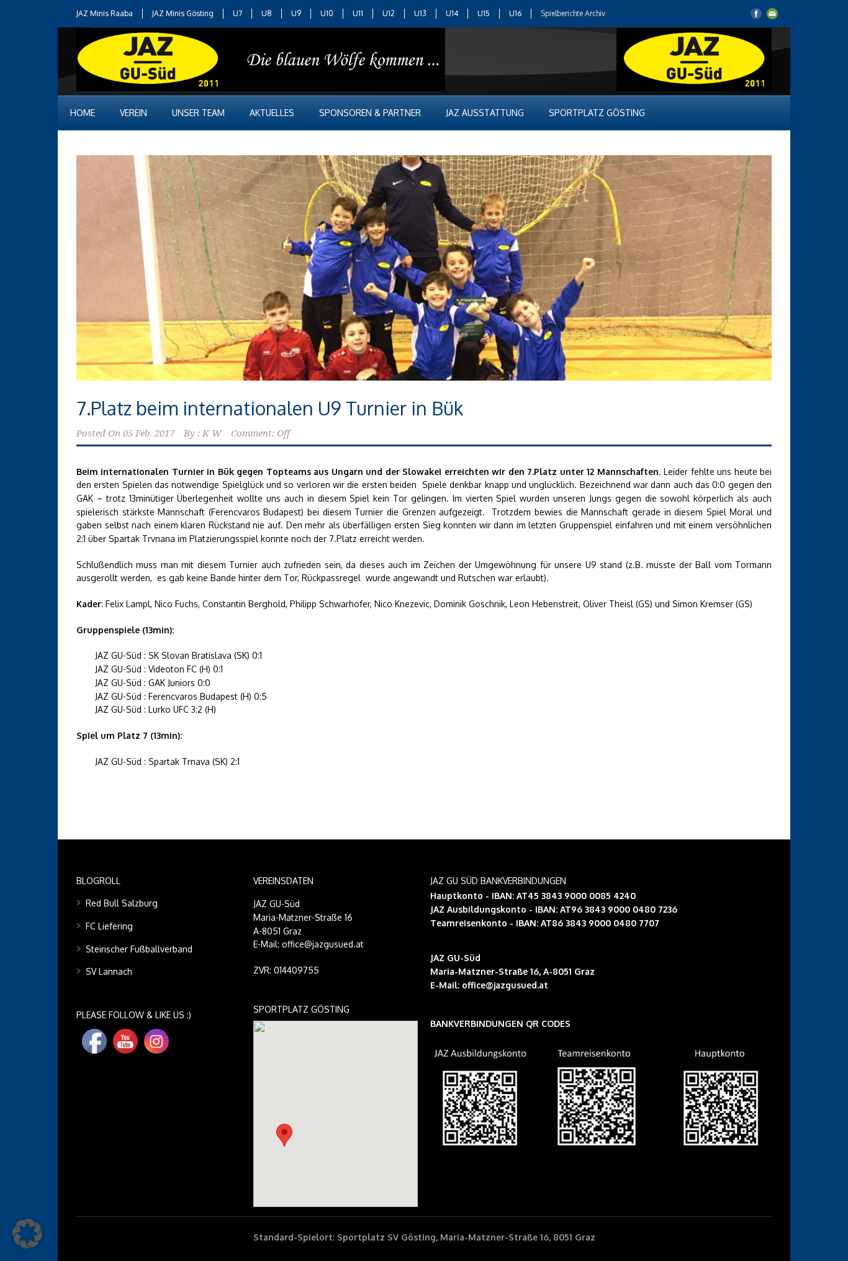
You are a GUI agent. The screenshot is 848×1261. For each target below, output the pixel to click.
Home (82, 112)
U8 (266, 13)
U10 (326, 13)
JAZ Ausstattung (485, 112)
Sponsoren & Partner (370, 112)
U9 (296, 13)
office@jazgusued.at (505, 985)
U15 (483, 13)
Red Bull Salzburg (122, 903)
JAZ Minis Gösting (183, 13)
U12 (388, 13)
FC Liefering (109, 926)
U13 (420, 13)
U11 (358, 13)
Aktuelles (272, 112)
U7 (237, 13)
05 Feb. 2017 (148, 433)
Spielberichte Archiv (573, 13)
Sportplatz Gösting (597, 112)
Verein (133, 112)
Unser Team (198, 112)
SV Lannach (109, 971)
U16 (515, 13)
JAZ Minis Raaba (104, 13)
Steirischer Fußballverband (139, 949)
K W (212, 433)
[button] (284, 1135)
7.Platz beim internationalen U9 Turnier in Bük (269, 408)
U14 (452, 13)
